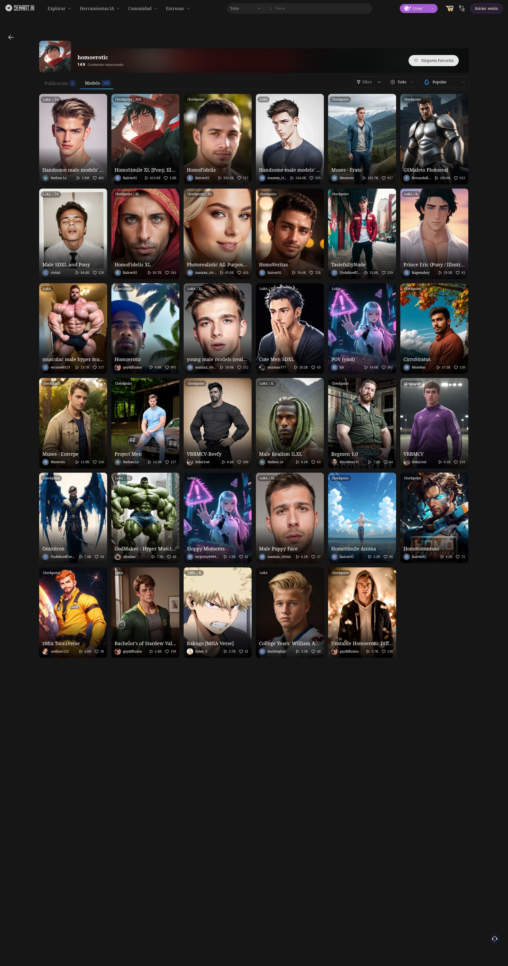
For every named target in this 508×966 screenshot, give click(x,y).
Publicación (56, 83)
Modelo (92, 83)
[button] (402, 82)
